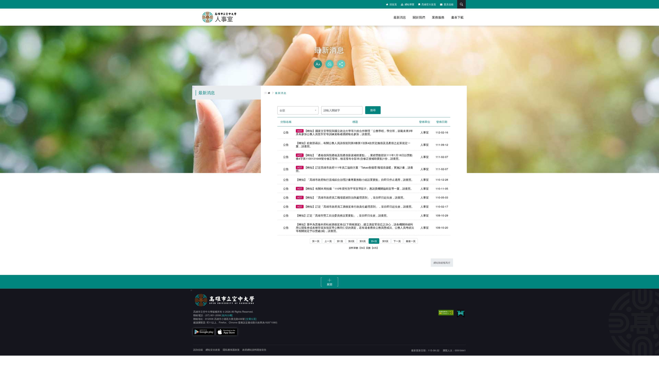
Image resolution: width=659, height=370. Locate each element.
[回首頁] (228, 17)
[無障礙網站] (446, 312)
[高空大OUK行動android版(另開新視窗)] (203, 331)
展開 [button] (329, 284)
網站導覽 (409, 4)
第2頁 (351, 241)
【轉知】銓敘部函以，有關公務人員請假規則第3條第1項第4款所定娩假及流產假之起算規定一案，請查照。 (353, 144)
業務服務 (438, 17)
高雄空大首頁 (428, 4)
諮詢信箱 (198, 349)
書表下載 (457, 17)
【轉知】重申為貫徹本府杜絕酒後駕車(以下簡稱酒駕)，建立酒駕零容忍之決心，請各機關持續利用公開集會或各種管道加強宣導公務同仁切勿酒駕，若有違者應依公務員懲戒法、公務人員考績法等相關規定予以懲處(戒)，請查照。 (355, 228)
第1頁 (340, 241)
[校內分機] (227, 315)
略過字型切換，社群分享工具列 (329, 56)
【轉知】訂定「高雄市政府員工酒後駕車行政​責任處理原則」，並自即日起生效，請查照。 (355, 206)
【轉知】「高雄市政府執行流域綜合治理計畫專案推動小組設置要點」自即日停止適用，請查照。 (355, 179)
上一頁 (328, 241)
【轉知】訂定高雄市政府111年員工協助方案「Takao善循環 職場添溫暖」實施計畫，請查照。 (354, 169)
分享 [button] (341, 64)
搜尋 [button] (461, 4)
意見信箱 (448, 4)
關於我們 (419, 17)
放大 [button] (318, 64)
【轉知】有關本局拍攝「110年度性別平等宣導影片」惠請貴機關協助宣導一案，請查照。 (355, 188)
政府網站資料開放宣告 (254, 349)
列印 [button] (329, 64)
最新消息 (400, 17)
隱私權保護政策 (231, 349)
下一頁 (397, 241)
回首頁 (393, 4)
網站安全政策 (213, 349)
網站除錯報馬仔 (441, 262)
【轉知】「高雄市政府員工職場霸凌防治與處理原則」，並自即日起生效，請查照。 (351, 197)
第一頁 (315, 241)
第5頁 (385, 241)
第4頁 (374, 241)
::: (381, 4)
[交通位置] (250, 318)
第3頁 (363, 241)
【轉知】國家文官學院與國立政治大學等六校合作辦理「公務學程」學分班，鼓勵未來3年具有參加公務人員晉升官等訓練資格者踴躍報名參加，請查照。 (354, 132)
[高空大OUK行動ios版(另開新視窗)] (226, 331)
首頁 (269, 93)
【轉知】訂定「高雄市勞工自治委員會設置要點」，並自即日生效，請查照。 (342, 215)
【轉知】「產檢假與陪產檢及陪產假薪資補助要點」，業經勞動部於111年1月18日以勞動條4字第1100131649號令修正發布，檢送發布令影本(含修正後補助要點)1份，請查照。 (354, 156)
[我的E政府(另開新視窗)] (461, 314)
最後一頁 (410, 241)
